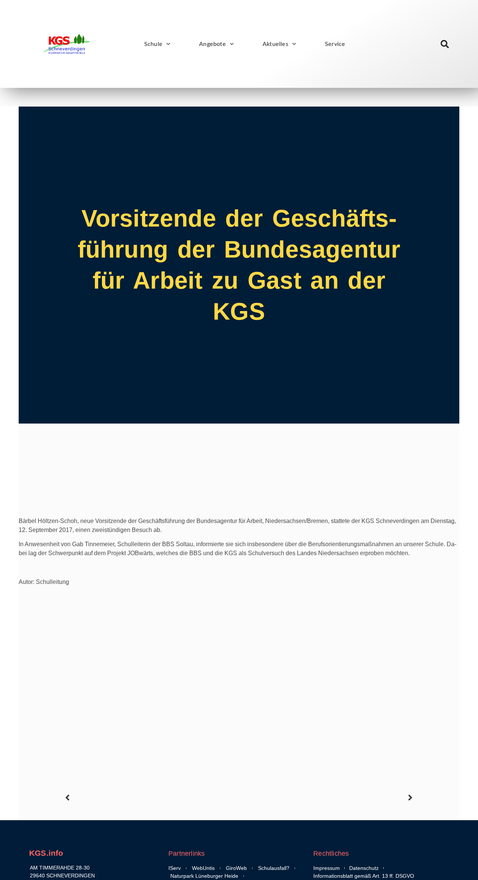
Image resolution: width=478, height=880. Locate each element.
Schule (153, 44)
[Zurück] (151, 797)
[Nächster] (327, 797)
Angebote (212, 44)
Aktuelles (275, 44)
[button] (445, 44)
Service (335, 44)
